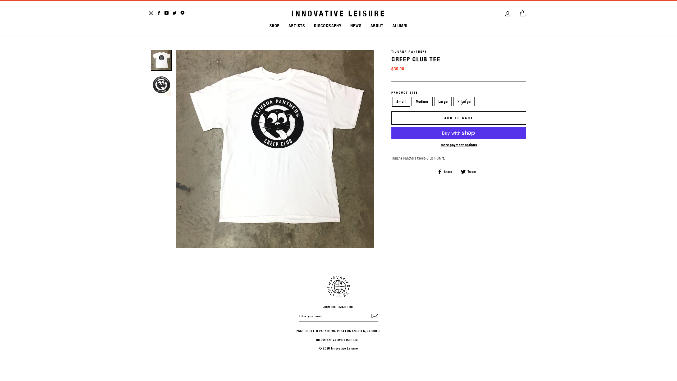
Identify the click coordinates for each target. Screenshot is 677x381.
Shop (274, 25)
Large (443, 101)
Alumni (400, 25)
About (377, 25)
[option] (275, 149)
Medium (422, 101)
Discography (327, 25)
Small (401, 101)
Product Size (404, 92)
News (356, 25)
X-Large (464, 101)
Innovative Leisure (339, 13)
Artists (297, 25)
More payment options (459, 145)
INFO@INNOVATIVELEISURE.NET (338, 340)
